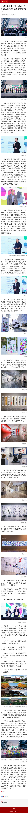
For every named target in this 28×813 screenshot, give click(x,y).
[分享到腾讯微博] (5, 796)
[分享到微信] (7, 796)
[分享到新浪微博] (4, 796)
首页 (14, 808)
